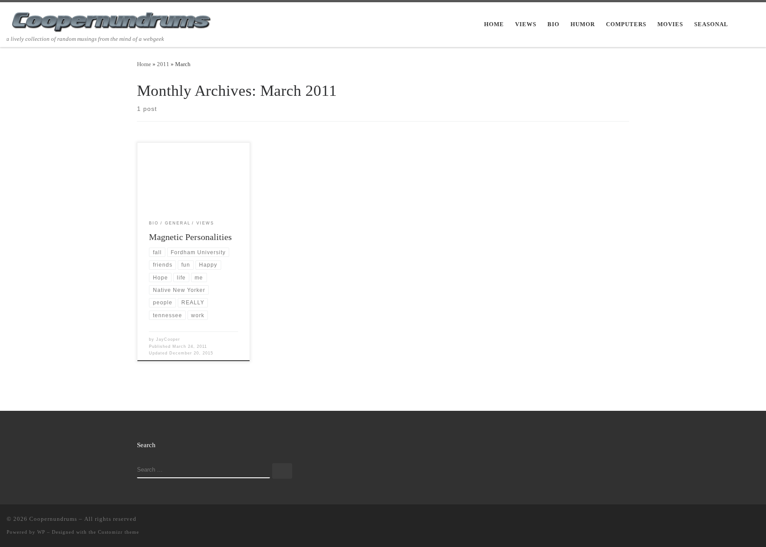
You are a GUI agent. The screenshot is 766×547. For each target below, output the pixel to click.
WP (41, 532)
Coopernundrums (53, 519)
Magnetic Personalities (190, 237)
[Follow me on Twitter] (718, 521)
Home (144, 64)
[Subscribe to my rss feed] (705, 521)
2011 (163, 64)
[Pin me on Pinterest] (756, 521)
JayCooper (168, 339)
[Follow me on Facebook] (731, 521)
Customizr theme (118, 532)
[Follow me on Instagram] (743, 521)
